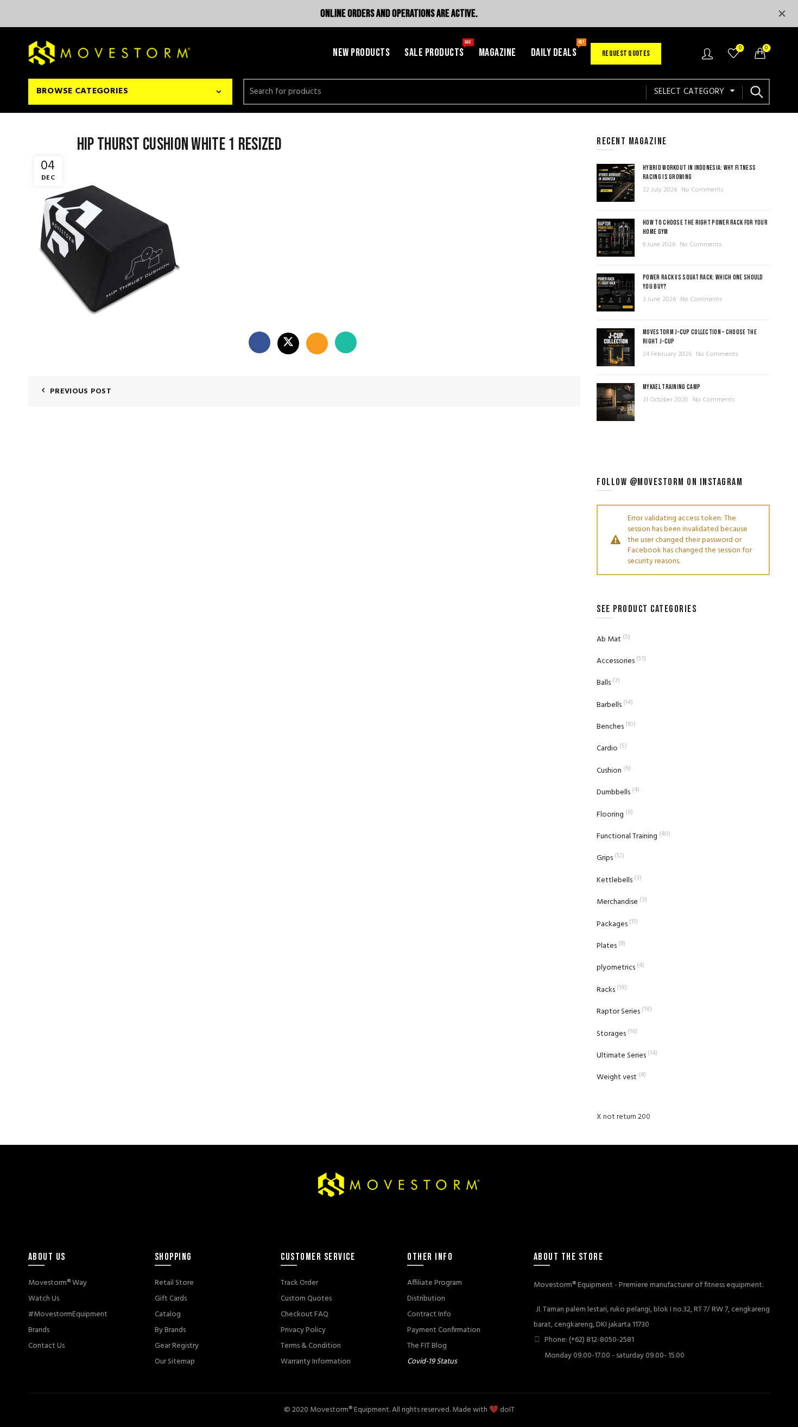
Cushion (609, 771)
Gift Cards (171, 1298)
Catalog (168, 1314)
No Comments (702, 189)
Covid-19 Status (432, 1361)
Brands (38, 1330)
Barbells (609, 705)
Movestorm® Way (57, 1283)
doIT (507, 1410)
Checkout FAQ (304, 1314)
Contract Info (429, 1314)
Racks (606, 990)
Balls (604, 683)
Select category (689, 91)
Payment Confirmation (443, 1330)
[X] (288, 343)
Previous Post (80, 391)
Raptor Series (618, 1011)
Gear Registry (177, 1346)
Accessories (616, 661)
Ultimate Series (621, 1055)
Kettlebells (614, 880)
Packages (612, 924)
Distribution (426, 1298)
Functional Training (627, 836)
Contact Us (46, 1346)
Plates (607, 946)
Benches (610, 727)
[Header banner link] (382, 13)
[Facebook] (259, 342)
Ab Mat (609, 639)
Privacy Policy (303, 1330)
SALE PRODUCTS (437, 49)
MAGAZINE (497, 52)
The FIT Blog (427, 1346)
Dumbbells (613, 792)
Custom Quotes (306, 1298)
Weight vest (617, 1077)
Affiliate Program (434, 1283)
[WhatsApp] (346, 342)
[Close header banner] (781, 13)
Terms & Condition (311, 1346)
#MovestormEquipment (67, 1314)
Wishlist (740, 48)
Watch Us (43, 1298)
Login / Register (708, 53)
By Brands (170, 1330)
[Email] (317, 343)
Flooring (610, 814)
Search (756, 92)
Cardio (607, 748)
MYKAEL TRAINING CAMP (671, 387)
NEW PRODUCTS (361, 52)
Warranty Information (316, 1361)
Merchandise (617, 902)
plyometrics (616, 967)
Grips (605, 858)
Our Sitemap (175, 1361)
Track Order (299, 1283)
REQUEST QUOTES (626, 53)
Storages (611, 1034)
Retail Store (174, 1283)
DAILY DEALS (557, 49)
